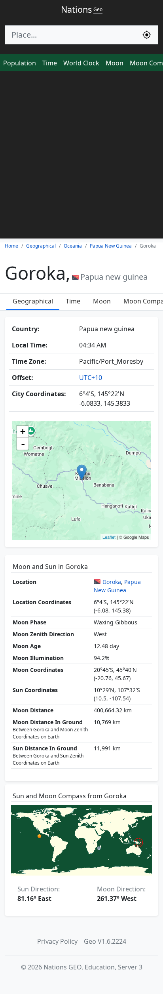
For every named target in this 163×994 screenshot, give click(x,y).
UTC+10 (90, 377)
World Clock (81, 63)
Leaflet (109, 537)
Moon (114, 63)
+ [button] (22, 432)
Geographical (33, 301)
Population (19, 63)
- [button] (23, 443)
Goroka (111, 582)
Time (49, 63)
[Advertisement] (81, 156)
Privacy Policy (57, 941)
